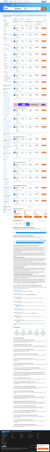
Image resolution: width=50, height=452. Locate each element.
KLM (5, 39)
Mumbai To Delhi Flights (6, 94)
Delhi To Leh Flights (6, 116)
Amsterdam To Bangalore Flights (8, 143)
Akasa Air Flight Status (6, 182)
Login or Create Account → (43, 448)
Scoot (4, 173)
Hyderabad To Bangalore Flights (7, 126)
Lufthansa (6, 41)
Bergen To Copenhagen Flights (7, 136)
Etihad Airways (5, 166)
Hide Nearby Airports (6, 22)
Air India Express (6, 161)
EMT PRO (38, 435)
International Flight (6, 203)
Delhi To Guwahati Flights (7, 122)
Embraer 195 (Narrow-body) (7, 76)
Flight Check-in (13, 437)
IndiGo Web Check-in (6, 188)
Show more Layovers (10, 69)
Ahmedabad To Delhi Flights (7, 101)
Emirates (5, 165)
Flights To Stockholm (6, 157)
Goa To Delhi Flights (6, 123)
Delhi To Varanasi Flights (7, 131)
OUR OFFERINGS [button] (4, 431)
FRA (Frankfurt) (6, 68)
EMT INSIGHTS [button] (3, 439)
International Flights (10, 13)
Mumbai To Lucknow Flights (7, 128)
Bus (11, 434)
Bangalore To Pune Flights (7, 121)
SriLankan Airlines (6, 175)
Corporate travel (31, 436)
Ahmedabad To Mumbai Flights (7, 106)
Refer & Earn (30, 437)
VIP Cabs (21, 437)
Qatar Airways (5, 171)
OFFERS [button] (2, 438)
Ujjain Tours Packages (6, 198)
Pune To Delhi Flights (6, 96)
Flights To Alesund (6, 158)
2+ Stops (5, 31)
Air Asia (4, 160)
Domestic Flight (5, 202)
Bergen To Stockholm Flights (7, 137)
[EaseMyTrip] (6, 1)
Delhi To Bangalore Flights (7, 97)
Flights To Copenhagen (6, 156)
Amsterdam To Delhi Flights (7, 141)
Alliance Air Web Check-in (7, 192)
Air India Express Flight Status (7, 181)
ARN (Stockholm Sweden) (7, 67)
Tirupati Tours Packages (6, 197)
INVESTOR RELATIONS (4, 442)
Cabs (29, 434)
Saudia (4, 172)
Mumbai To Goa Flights (6, 98)
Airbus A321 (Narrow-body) (7, 81)
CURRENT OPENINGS (4, 443)
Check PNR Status (31, 435)
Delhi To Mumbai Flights (6, 93)
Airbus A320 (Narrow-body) (7, 77)
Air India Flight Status (6, 180)
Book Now (44, 34)
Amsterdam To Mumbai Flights (7, 142)
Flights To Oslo (5, 155)
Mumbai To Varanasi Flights (7, 113)
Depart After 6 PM (6, 24)
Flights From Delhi (6, 148)
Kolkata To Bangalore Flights (7, 112)
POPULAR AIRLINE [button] (4, 436)
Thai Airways (5, 176)
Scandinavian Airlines (7, 38)
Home (4, 13)
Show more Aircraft (10, 82)
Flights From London (6, 151)
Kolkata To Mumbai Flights (7, 124)
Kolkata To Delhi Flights (6, 104)
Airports (12, 435)
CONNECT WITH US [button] (4, 437)
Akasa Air (5, 163)
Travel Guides (21, 435)
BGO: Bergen (5, 55)
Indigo (4, 167)
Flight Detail (15, 32)
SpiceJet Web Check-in (6, 191)
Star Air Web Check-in (6, 193)
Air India (5, 162)
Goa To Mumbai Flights (6, 111)
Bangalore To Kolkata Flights (7, 108)
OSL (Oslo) (5, 64)
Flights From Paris (6, 150)
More (11, 42)
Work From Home (39, 437)
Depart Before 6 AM (6, 23)
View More (30, 101)
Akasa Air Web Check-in (7, 190)
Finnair (6, 40)
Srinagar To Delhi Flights (6, 129)
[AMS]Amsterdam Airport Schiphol (18, 9)
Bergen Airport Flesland (8, 207)
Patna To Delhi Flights (6, 114)
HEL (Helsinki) (5, 66)
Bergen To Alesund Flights (7, 138)
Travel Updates (22, 436)
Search (43, 8)
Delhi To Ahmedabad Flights (7, 109)
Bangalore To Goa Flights (7, 107)
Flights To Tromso (6, 154)
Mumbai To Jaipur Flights (7, 117)
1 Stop (5, 30)
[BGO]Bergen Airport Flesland (7, 9)
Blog (37, 436)
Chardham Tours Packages (7, 196)
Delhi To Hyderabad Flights (7, 102)
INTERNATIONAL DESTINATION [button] (5, 435)
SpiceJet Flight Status (6, 183)
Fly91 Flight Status (6, 185)
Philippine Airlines (6, 170)
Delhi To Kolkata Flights (6, 103)
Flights (6, 13)
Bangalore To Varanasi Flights (7, 127)
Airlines (38, 434)
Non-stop (5, 21)
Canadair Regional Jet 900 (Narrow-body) (7, 80)
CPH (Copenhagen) (6, 65)
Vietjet (4, 177)
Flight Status (21, 434)
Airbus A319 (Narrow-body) (7, 78)
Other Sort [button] (45, 19)
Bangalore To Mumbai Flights (7, 99)
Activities (12, 436)
